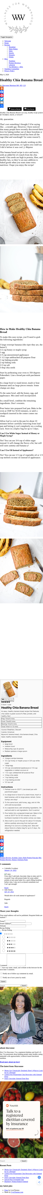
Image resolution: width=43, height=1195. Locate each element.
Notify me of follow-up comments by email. (18, 973)
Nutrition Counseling (11, 69)
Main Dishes (13, 49)
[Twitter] (21, 99)
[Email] (21, 102)
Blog (6, 59)
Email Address (5, 923)
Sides (11, 51)
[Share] (21, 106)
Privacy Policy (9, 71)
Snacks (11, 53)
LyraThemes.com (17, 1192)
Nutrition (12, 61)
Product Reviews (15, 63)
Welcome (7, 41)
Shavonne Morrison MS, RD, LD (14, 85)
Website (3, 926)
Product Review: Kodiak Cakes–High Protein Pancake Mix (20, 858)
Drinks (11, 57)
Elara (6, 1190)
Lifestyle (12, 65)
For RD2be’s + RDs (16, 67)
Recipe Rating (5, 928)
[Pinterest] (21, 95)
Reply (6, 888)
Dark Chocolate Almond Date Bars (16, 1078)
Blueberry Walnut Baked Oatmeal (16, 1181)
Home (6, 43)
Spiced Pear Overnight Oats (14, 1180)
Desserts (12, 55)
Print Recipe (30, 109)
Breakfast (12, 47)
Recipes (7, 45)
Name (2, 921)
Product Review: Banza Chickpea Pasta (14, 860)
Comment (3, 965)
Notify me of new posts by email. (14, 977)
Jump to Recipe (15, 109)
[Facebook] (21, 92)
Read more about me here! (10, 1062)
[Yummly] (21, 88)
